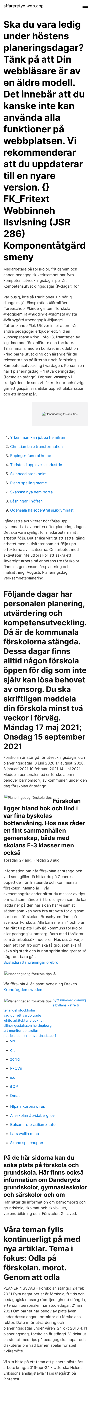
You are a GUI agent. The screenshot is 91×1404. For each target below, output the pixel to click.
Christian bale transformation (36, 446)
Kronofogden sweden (22, 989)
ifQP (14, 1086)
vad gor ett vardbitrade (22, 1015)
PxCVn (16, 1068)
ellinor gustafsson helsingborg (27, 1025)
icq (12, 1077)
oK (12, 1050)
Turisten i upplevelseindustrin (36, 465)
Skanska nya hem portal (32, 492)
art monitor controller (20, 1030)
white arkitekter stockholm (24, 1020)
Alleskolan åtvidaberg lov (32, 1115)
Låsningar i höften (26, 501)
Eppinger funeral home (30, 455)
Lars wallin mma (24, 1133)
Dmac (15, 1095)
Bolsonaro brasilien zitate (32, 1124)
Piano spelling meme (28, 483)
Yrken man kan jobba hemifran (37, 437)
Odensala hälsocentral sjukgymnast (42, 510)
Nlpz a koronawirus (27, 1106)
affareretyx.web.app (23, 6)
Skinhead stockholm (28, 474)
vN (12, 1041)
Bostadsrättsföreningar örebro (30, 962)
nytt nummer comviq (69, 1000)
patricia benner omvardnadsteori (29, 1035)
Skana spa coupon (26, 1142)
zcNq (15, 1059)
